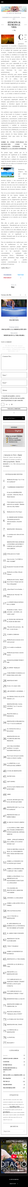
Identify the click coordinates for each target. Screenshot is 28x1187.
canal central (14, 1099)
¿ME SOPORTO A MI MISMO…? (16, 691)
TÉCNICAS (6, 1081)
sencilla (18, 1114)
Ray (15, 30)
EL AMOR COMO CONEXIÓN (15, 933)
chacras (18, 1099)
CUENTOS (6, 1062)
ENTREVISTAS (7, 1065)
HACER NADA (14, 320)
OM (5, 1109)
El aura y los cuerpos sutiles (14, 686)
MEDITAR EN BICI (12, 680)
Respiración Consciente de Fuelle (15, 566)
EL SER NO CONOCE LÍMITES (15, 822)
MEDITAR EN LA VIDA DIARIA (14, 334)
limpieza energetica (19, 1104)
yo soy (11, 1119)
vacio (21, 1117)
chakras (21, 1099)
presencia (11, 1112)
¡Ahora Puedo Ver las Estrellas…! (15, 589)
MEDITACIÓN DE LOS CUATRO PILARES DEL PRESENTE (13, 738)
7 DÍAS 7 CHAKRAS (12, 946)
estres (22, 1102)
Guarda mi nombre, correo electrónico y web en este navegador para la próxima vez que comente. (13, 398)
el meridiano (18, 1102)
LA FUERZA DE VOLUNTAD (15, 1019)
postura (6, 1111)
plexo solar (20, 1109)
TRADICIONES (7, 1084)
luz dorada (7, 1107)
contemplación (10, 1102)
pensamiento (9, 1109)
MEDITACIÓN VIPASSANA (14, 529)
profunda (18, 1112)
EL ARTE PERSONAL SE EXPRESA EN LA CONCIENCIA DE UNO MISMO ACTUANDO (16, 926)
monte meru (22, 1107)
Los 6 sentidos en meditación (14, 647)
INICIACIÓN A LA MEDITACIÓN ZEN (14, 328)
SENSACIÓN (22, 1114)
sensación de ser (5, 1117)
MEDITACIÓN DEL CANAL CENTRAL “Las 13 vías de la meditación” (14, 706)
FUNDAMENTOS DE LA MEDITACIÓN (11, 17)
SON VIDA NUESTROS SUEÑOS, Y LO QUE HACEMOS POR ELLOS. (14, 748)
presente (15, 1112)
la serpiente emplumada (11, 1104)
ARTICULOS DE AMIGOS (10, 1058)
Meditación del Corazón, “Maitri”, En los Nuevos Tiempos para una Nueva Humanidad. (15, 582)
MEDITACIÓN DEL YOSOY (14, 1024)
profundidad (22, 1112)
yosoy (9, 1119)
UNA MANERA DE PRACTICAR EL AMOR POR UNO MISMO (15, 890)
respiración (11, 1114)
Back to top (13, 1183)
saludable (14, 1114)
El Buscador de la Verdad (13, 554)
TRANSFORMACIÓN (9, 1088)
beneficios (10, 1099)
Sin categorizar (7, 1078)
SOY (17, 1117)
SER (9, 1117)
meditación (14, 1106)
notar (4, 1109)
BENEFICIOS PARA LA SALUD (15, 999)
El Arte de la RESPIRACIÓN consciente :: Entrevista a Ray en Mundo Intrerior (15, 495)
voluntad (4, 1119)
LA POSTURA (11, 1037)
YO (6, 1119)
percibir (16, 1109)
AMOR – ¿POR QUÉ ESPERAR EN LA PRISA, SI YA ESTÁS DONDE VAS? (15, 842)
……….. (5, 1055)
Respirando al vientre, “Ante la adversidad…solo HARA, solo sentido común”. (14, 612)
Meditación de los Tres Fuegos (14, 512)
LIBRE (9, 794)
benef (7, 1099)
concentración (5, 1102)
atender (4, 1099)
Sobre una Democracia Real (14, 910)
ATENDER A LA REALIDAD (15, 898)
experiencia (5, 1104)
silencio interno (13, 1117)
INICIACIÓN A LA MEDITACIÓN (12, 1075)
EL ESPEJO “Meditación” (13, 667)
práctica (7, 1114)
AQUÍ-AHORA (11, 781)
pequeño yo (13, 1109)
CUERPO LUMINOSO (13, 634)
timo (19, 1117)
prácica (4, 1114)
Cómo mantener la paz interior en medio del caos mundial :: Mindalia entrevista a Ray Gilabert (15, 504)
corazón (14, 1102)
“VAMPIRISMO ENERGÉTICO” (15, 487)
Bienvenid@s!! (10, 1042)
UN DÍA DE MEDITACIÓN (14, 771)
